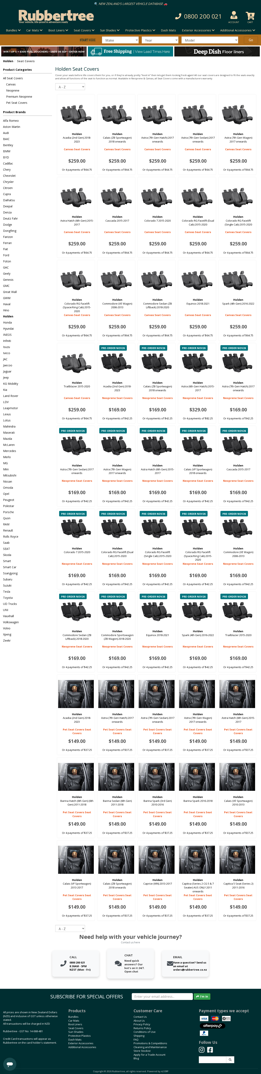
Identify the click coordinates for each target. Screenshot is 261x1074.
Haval (6, 304)
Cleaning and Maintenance (150, 1047)
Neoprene (12, 90)
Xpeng (7, 634)
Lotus (7, 420)
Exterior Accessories (80, 1043)
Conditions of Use (145, 1032)
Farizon (8, 237)
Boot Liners (75, 1024)
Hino (6, 310)
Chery (7, 169)
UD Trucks (10, 604)
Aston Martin (11, 127)
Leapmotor (10, 408)
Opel (6, 494)
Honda (7, 322)
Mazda (7, 439)
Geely (6, 273)
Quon (6, 518)
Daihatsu (9, 200)
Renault (8, 530)
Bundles (73, 1017)
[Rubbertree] (60, 16)
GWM (6, 298)
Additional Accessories (82, 1047)
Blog (136, 1058)
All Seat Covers (13, 78)
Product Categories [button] (17, 70)
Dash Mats (168, 30)
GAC (6, 267)
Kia (5, 390)
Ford (6, 255)
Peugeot (8, 500)
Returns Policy (142, 1028)
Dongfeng (9, 231)
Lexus (7, 414)
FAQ (136, 1039)
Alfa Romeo (11, 121)
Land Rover (10, 396)
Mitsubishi (9, 475)
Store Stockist (142, 1051)
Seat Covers (75, 1028)
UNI (5, 610)
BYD (6, 157)
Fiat (5, 249)
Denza (7, 212)
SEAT (6, 549)
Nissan (7, 481)
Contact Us (140, 1017)
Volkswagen (11, 622)
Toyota (8, 598)
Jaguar (7, 371)
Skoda (7, 555)
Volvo (6, 628)
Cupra (7, 194)
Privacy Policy (142, 1024)
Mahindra (9, 426)
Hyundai (8, 328)
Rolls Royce (10, 536)
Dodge (7, 225)
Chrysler (8, 182)
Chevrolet (9, 176)
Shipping (139, 1036)
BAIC (6, 139)
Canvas (11, 84)
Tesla (6, 591)
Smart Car (9, 567)
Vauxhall (8, 616)
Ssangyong (10, 573)
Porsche (8, 512)
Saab (6, 543)
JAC (5, 359)
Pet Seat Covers (16, 103)
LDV (6, 402)
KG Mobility (10, 384)
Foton (7, 261)
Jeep (6, 377)
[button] (184, 16)
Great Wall (10, 292)
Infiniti (7, 341)
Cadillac (8, 163)
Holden (8, 61)
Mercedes (9, 451)
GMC (6, 286)
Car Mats (73, 1020)
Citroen (8, 188)
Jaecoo (7, 365)
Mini (6, 469)
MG (5, 463)
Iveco (6, 353)
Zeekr (7, 640)
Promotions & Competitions (150, 1043)
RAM (6, 524)
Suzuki (7, 585)
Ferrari (7, 243)
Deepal (7, 206)
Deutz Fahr (10, 218)
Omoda (8, 487)
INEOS (7, 335)
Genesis (8, 280)
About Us (139, 1020)
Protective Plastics (79, 1036)
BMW (6, 151)
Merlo (7, 457)
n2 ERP (164, 1071)
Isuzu (6, 347)
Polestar (8, 506)
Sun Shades (75, 1032)
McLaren (9, 445)
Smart (7, 561)
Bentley (8, 145)
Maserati (9, 432)
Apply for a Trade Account (149, 1054)
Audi (6, 133)
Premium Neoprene (19, 96)
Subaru (7, 579)
